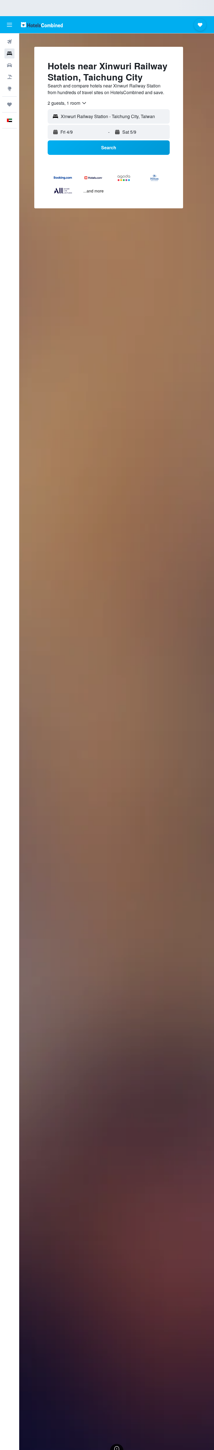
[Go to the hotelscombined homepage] (42, 24)
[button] (9, 25)
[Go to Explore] (9, 88)
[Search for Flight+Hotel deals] (9, 76)
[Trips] (9, 104)
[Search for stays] (9, 53)
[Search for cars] (9, 65)
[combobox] (67, 103)
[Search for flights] (9, 41)
